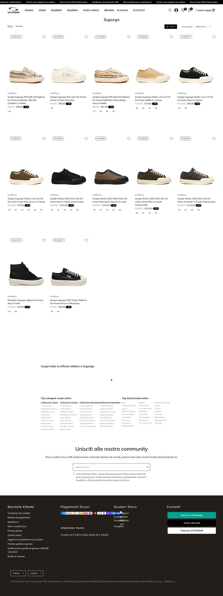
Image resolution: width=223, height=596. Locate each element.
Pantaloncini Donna (68, 415)
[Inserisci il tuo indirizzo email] (147, 467)
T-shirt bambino (86, 406)
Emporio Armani (129, 405)
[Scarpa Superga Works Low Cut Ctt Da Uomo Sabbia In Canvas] (154, 61)
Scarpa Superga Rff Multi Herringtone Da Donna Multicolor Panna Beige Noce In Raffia (111, 100)
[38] (102, 111)
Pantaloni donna (67, 411)
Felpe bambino (86, 409)
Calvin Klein (144, 405)
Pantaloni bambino (88, 420)
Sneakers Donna (67, 426)
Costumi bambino (87, 417)
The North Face (145, 423)
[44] (36, 209)
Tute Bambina (106, 417)
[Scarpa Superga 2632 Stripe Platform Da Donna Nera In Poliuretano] (69, 264)
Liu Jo (124, 408)
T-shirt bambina (106, 406)
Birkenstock (160, 417)
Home (10, 26)
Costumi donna (66, 423)
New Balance (144, 417)
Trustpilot (119, 526)
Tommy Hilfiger (128, 414)
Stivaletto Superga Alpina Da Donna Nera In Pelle (25, 302)
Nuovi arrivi (91, 10)
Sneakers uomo (47, 429)
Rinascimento (127, 426)
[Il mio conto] (176, 10)
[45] (157, 108)
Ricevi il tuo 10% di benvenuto (71, 2)
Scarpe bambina (107, 423)
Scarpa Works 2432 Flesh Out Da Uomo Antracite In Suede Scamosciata (196, 200)
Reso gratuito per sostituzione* (135, 2)
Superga (158, 423)
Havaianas (143, 420)
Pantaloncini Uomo (49, 409)
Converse (159, 414)
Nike (124, 403)
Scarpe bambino (86, 423)
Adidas (142, 403)
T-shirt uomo (46, 406)
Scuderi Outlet (121, 520)
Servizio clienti (21, 506)
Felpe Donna (65, 420)
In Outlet (139, 10)
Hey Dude (143, 414)
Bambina (72, 10)
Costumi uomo (47, 426)
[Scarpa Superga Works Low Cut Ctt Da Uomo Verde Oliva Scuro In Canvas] (27, 162)
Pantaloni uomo (47, 411)
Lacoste (158, 411)
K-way (157, 408)
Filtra (172, 26)
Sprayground (160, 420)
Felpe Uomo (46, 423)
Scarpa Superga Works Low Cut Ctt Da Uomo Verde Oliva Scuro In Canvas (26, 200)
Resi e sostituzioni (17, 526)
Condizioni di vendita (19, 513)
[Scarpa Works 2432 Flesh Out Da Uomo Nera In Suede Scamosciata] (69, 162)
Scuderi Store (121, 516)
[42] (144, 108)
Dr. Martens (127, 417)
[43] (151, 108)
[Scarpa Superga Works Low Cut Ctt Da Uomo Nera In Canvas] (196, 61)
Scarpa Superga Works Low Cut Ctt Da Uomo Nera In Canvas (195, 98)
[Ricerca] (170, 10)
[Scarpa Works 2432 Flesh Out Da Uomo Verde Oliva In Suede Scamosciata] (154, 162)
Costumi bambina (107, 420)
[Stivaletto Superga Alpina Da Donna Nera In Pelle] (27, 264)
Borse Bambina (106, 426)
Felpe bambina (106, 409)
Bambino (56, 10)
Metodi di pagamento (19, 517)
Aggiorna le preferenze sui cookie (25, 539)
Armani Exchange (162, 403)
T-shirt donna (65, 406)
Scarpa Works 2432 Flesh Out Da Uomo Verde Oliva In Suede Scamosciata (151, 201)
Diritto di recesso (16, 556)
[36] (11, 111)
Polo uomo (45, 415)
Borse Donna (65, 429)
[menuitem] (30, 10)
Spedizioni (13, 521)
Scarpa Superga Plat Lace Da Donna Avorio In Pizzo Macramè (68, 98)
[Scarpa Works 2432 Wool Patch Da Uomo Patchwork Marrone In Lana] (111, 162)
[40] (115, 111)
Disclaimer (126, 423)
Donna (29, 10)
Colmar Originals (129, 411)
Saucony (125, 420)
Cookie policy (15, 535)
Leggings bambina (108, 411)
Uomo (42, 10)
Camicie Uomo (47, 420)
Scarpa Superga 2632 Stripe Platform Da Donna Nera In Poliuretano (68, 302)
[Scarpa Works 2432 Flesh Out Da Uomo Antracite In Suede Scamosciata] (196, 162)
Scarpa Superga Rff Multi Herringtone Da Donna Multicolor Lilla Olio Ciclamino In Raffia (26, 100)
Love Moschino (145, 408)
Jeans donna (65, 417)
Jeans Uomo (46, 417)
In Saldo (122, 10)
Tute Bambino (85, 415)
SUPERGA (12, 93)
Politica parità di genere (20, 543)
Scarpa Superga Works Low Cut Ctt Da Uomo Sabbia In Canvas (152, 98)
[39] (53, 108)
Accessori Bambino (88, 426)
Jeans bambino (86, 411)
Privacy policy (15, 530)
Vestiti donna (65, 409)
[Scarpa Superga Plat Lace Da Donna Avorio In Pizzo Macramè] (69, 61)
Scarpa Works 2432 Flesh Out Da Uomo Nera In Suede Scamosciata (66, 200)
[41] (17, 209)
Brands (109, 10)
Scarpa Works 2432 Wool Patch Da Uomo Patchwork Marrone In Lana (110, 200)
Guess (157, 405)
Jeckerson (143, 411)
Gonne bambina (106, 415)
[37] (96, 111)
